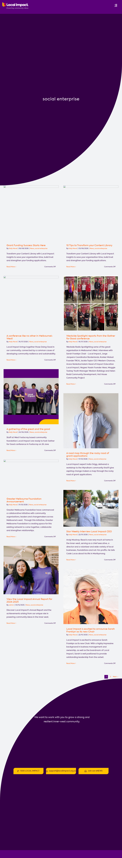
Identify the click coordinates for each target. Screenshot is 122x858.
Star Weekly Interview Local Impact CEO (89, 531)
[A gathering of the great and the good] (31, 396)
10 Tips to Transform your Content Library (89, 245)
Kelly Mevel (13, 248)
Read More (11, 267)
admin (11, 605)
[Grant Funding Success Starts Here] (31, 212)
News (32, 248)
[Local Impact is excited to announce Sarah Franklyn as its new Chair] (90, 596)
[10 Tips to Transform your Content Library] (90, 212)
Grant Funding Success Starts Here (26, 245)
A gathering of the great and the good (28, 429)
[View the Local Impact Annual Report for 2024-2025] (31, 570)
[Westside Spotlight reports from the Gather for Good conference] (90, 303)
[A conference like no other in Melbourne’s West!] (31, 303)
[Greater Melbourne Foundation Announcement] (31, 477)
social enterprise (41, 248)
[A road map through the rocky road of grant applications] (90, 420)
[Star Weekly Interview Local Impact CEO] (90, 508)
